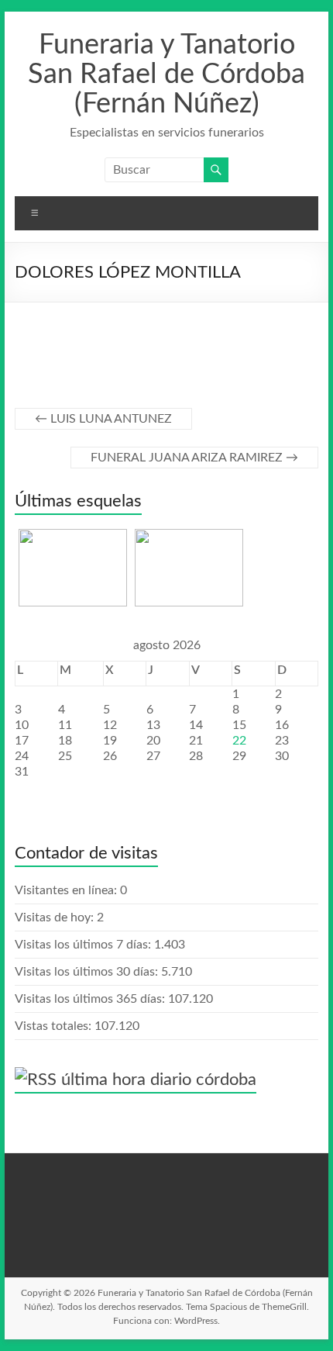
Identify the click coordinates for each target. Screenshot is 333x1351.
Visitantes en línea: (67, 890)
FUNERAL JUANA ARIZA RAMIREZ (194, 457)
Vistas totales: (54, 1026)
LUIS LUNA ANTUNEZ (103, 419)
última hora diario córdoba (158, 1079)
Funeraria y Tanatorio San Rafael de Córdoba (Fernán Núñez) (166, 74)
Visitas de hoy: (56, 917)
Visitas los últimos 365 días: (91, 999)
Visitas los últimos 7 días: (84, 944)
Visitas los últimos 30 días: (88, 972)
